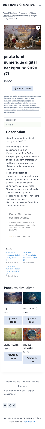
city (5, 308)
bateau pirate (17, 103)
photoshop (7, 110)
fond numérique (23, 105)
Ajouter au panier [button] (13, 320)
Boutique (22, 386)
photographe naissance (32, 107)
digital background (10, 105)
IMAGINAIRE (31, 96)
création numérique (29, 103)
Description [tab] (11, 120)
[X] (10, 405)
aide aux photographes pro (21, 101)
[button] (38, 28)
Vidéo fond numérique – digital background (19, 392)
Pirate (38, 96)
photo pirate (18, 107)
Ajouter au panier (22, 88)
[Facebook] (5, 405)
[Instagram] (14, 405)
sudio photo (21, 110)
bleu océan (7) (30, 308)
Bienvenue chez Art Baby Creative (22, 381)
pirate (14, 110)
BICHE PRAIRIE (11, 345)
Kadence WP (30, 421)
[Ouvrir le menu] (40, 5)
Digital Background (19, 96)
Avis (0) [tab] (9, 125)
